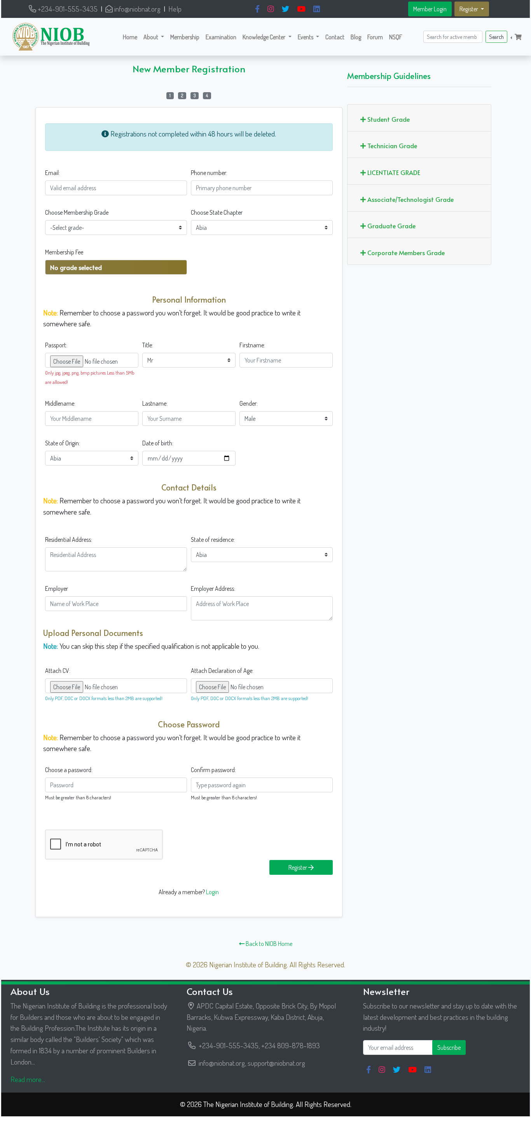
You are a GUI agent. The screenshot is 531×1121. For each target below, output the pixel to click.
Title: (147, 345)
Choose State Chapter (217, 212)
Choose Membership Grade (76, 212)
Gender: (248, 403)
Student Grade (388, 119)
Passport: (56, 345)
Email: (52, 173)
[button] (153, 37)
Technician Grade (391, 145)
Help (175, 9)
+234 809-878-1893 (290, 1045)
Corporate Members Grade (405, 252)
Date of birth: (157, 443)
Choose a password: (69, 770)
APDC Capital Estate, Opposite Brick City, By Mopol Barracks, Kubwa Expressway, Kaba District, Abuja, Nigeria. (261, 1017)
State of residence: (213, 539)
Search (496, 36)
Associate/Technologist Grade (410, 199)
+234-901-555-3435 (67, 9)
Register (298, 867)
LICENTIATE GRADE (393, 172)
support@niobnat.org (276, 1063)
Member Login (430, 9)
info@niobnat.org (137, 9)
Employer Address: (213, 588)
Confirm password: (213, 770)
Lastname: (155, 403)
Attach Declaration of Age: (222, 670)
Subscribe (449, 1047)
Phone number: (209, 173)
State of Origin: (62, 443)
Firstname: (252, 345)
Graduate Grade (391, 225)
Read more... (27, 1079)
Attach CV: (57, 670)
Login (212, 892)
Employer (56, 588)
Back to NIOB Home (268, 944)
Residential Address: (68, 539)
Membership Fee (64, 252)
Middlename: (60, 403)
